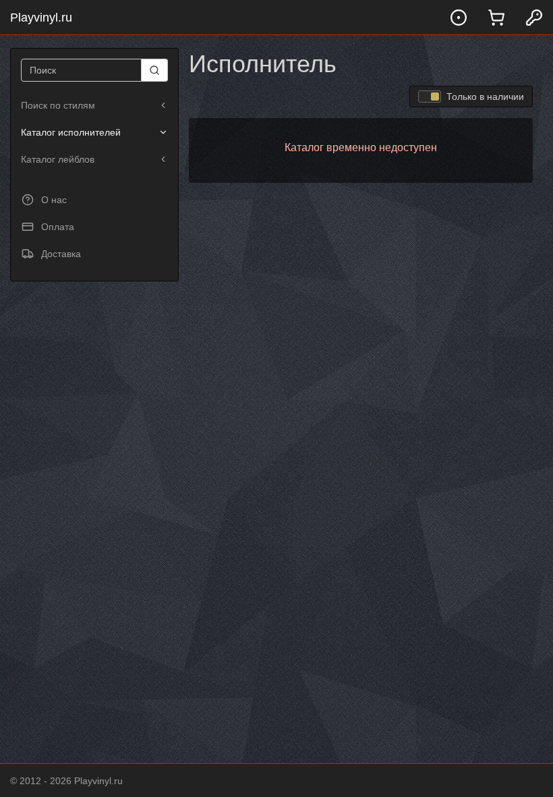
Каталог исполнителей (71, 132)
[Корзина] (496, 17)
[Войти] (534, 17)
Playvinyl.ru (41, 17)
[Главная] (458, 17)
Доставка (61, 253)
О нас (54, 199)
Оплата (57, 226)
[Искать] (155, 70)
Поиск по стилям (58, 105)
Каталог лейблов (57, 159)
